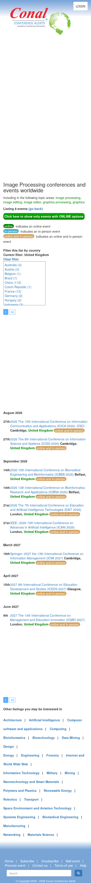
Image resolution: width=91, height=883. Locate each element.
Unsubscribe (50, 861)
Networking (12, 834)
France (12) (13, 291)
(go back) (35, 208)
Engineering (30, 755)
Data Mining (71, 737)
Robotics (10, 799)
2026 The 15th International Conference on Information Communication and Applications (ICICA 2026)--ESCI (48, 423)
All (12, 312)
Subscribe (27, 861)
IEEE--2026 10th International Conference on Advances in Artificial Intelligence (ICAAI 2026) (42, 525)
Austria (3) (12, 269)
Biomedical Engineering (60, 817)
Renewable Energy (58, 790)
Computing (58, 729)
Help (83, 865)
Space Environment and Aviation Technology (37, 808)
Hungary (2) (13, 300)
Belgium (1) (13, 273)
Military (52, 773)
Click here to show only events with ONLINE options (43, 216)
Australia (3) (13, 265)
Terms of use (64, 865)
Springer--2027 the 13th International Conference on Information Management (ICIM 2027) (46, 555)
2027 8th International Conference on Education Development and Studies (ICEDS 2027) (43, 586)
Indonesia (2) (14, 304)
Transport (31, 799)
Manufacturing (14, 826)
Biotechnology (43, 737)
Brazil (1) (11, 278)
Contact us (39, 865)
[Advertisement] (21, 114)
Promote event (15, 865)
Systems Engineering (19, 817)
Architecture (12, 720)
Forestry (52, 755)
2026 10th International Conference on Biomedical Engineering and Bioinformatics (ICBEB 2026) (45, 472)
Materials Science (41, 834)
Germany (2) (14, 295)
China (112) (13, 282)
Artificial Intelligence (44, 720)
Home (9, 861)
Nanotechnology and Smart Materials (31, 781)
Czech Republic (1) (18, 287)
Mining (70, 773)
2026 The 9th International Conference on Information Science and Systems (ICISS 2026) (48, 441)
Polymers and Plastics (20, 790)
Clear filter (11, 259)
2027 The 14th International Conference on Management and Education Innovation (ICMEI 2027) (47, 617)
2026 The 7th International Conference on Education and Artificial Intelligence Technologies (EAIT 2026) (47, 507)
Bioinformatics (14, 737)
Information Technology (21, 773)
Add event (73, 861)
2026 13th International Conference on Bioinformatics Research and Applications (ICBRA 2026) (47, 489)
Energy (8, 755)
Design (8, 746)
